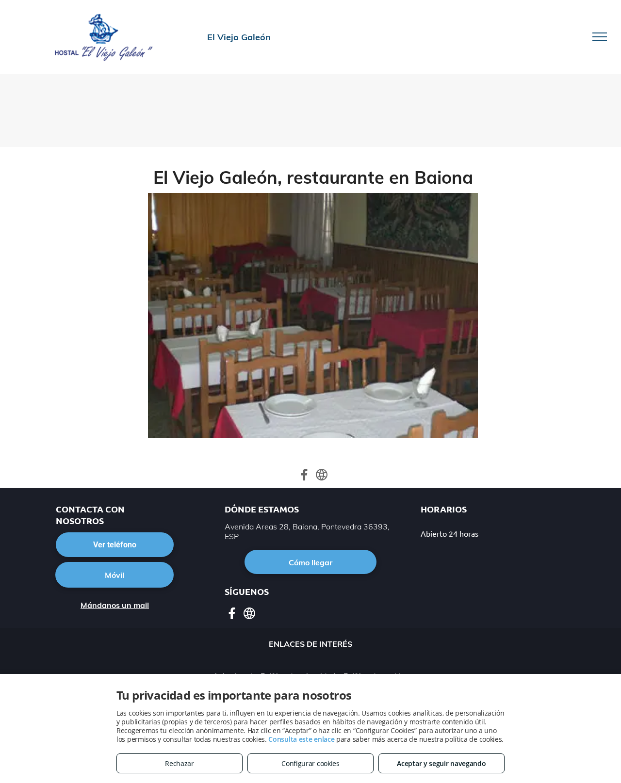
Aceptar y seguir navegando (441, 763)
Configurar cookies (310, 763)
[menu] (599, 36)
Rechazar (179, 763)
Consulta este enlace (301, 739)
